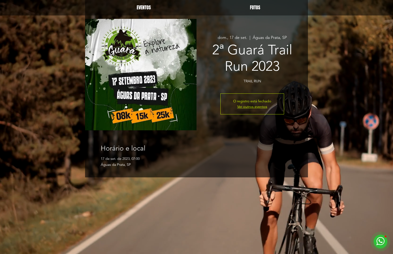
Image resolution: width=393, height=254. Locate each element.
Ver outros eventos (252, 106)
